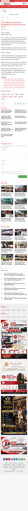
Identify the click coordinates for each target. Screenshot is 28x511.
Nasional (13, 464)
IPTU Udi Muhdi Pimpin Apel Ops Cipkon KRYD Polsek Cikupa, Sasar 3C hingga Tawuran (14, 279)
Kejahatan (22, 94)
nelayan (10, 96)
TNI (10, 463)
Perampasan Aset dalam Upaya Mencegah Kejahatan (21, 117)
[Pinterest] (9, 459)
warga (19, 310)
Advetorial (14, 469)
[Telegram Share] (23, 104)
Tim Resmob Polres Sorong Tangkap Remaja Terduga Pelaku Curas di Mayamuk (6, 263)
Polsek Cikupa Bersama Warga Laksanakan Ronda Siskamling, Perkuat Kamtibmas (14, 289)
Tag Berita (20, 96)
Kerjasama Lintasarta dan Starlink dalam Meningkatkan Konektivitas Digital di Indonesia (7, 123)
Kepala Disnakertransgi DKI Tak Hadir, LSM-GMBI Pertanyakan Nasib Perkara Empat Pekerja (7, 207)
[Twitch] (17, 459)
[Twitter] (7, 459)
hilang (16, 94)
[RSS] (24, 459)
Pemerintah (19, 464)
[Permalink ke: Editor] (2, 29)
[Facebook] (4, 459)
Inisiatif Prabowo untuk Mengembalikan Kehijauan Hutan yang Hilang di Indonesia (6, 111)
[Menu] (2, 3)
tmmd (14, 310)
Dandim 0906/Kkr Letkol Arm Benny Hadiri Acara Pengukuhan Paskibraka (14, 284)
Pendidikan (5, 466)
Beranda (6, 463)
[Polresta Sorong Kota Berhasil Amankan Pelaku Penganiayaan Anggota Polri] (21, 232)
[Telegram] (22, 459)
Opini (10, 466)
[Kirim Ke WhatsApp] (26, 104)
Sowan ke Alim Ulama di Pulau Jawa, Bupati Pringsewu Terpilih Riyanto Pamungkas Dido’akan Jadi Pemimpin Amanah (14, 274)
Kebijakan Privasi (13, 467)
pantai (15, 96)
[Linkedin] (14, 459)
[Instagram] (12, 459)
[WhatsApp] (19, 459)
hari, (13, 94)
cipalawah (4, 94)
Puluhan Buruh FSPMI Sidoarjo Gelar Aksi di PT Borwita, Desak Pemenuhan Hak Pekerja (20, 195)
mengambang (4, 96)
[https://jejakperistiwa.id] (6, 3)
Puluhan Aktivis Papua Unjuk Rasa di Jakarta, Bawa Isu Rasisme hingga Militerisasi (20, 220)
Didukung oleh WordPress (9, 471)
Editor (5, 29)
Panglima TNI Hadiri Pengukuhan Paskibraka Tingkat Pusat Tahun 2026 (15, 299)
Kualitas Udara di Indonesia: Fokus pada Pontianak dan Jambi (7, 135)
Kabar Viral (20, 463)
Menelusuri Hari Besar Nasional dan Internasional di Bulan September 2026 (7, 129)
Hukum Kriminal (7, 464)
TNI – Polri (14, 463)
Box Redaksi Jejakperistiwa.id (19, 466)
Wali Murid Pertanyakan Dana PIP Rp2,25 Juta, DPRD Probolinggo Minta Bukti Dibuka (6, 195)
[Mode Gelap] (24, 4)
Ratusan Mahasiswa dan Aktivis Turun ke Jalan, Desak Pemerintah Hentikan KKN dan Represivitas (21, 207)
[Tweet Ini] (18, 104)
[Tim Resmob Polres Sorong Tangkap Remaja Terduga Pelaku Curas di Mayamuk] (7, 257)
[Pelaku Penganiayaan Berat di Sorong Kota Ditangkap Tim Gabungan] (7, 244)
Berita (2, 20)
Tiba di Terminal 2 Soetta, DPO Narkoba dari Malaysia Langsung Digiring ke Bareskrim (21, 251)
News (23, 464)
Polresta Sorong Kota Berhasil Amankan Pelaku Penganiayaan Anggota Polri (21, 238)
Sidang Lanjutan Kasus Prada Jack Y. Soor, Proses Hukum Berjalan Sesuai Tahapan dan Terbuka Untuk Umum (7, 238)
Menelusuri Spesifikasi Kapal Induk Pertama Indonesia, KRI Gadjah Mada (21, 129)
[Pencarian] (26, 4)
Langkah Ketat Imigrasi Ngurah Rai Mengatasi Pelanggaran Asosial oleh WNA (6, 117)
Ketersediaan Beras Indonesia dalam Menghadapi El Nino (21, 123)
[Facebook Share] (15, 104)
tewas (3, 99)
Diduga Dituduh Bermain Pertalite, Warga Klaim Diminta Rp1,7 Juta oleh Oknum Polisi (6, 220)
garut (9, 94)
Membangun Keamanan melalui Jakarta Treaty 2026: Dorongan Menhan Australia (21, 111)
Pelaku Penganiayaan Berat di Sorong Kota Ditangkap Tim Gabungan (6, 250)
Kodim (23, 310)
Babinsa (8, 310)
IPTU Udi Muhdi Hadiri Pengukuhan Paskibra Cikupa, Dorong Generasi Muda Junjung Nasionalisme (15, 294)
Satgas (3, 310)
